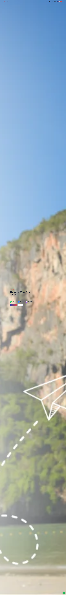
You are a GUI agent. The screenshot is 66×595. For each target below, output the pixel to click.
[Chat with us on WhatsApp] (64, 593)
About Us (50, 1)
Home (46, 1)
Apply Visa (59, 1)
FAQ (52, 1)
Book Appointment (13, 304)
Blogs (55, 1)
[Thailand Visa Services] (6, 1)
